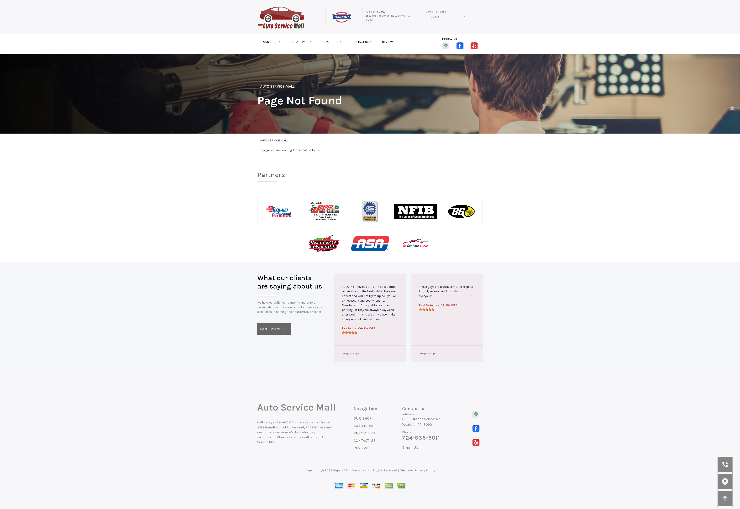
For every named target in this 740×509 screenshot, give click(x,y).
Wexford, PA (351, 354)
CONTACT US (360, 42)
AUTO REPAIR (299, 42)
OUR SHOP (270, 42)
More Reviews (270, 329)
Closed (435, 17)
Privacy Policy (424, 470)
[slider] (349, 332)
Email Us (410, 447)
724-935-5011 (373, 11)
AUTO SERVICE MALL (277, 86)
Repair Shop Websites (349, 470)
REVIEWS (388, 42)
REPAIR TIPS (330, 42)
